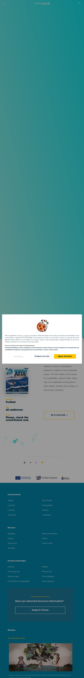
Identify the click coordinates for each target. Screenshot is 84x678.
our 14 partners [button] (25, 335)
